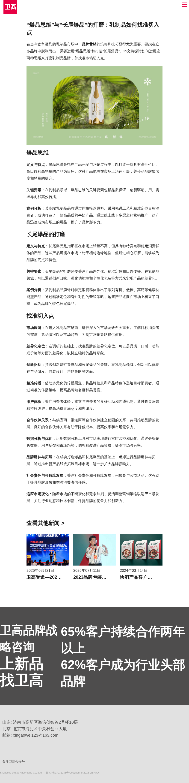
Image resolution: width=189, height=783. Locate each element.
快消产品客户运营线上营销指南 (152, 577)
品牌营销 (89, 44)
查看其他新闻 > (46, 523)
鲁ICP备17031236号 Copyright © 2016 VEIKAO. (73, 772)
